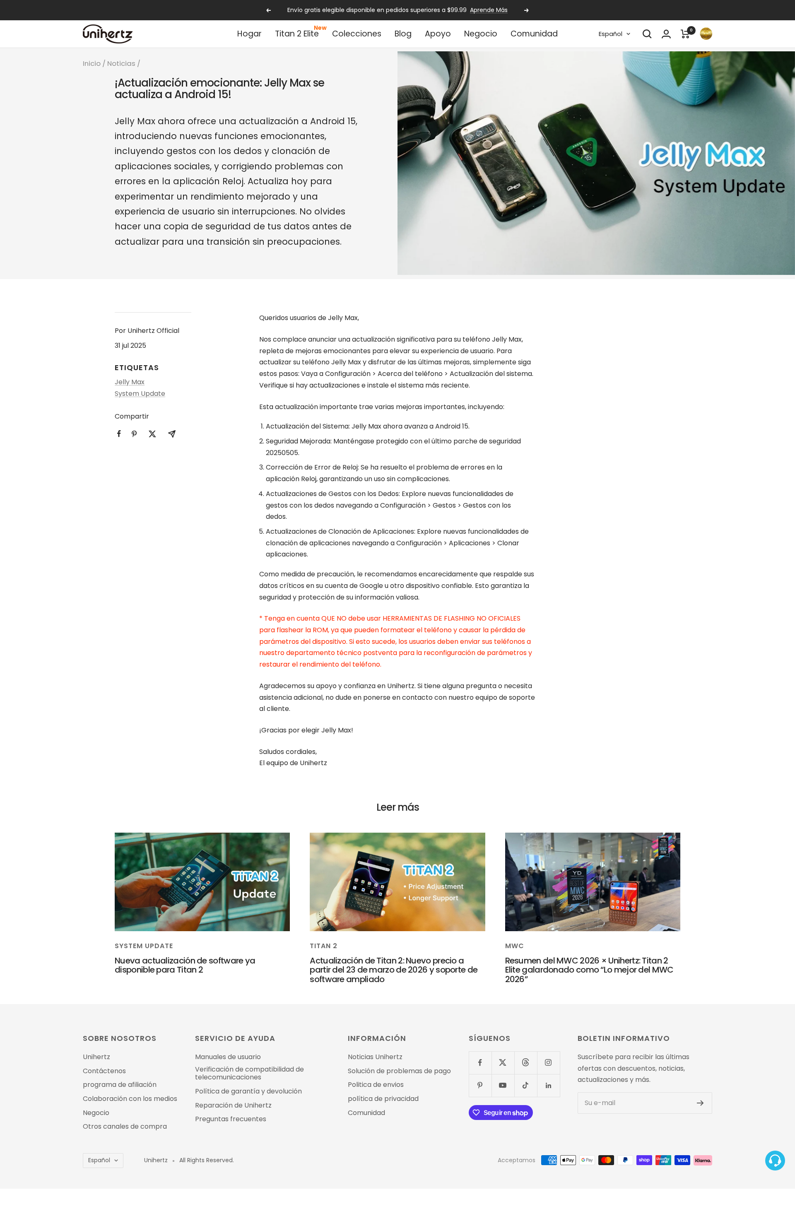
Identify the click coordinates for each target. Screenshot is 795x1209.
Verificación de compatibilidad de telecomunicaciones (249, 1073)
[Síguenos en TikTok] (525, 1085)
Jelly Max (130, 382)
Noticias (121, 63)
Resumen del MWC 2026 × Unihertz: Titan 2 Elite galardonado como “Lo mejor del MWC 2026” (589, 970)
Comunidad (534, 33)
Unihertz (96, 1057)
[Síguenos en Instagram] (548, 1062)
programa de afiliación (120, 1085)
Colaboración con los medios (130, 1099)
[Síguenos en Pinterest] (480, 1085)
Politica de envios (376, 1085)
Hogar (249, 33)
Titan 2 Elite (297, 33)
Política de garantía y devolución (248, 1091)
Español (610, 33)
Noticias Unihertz (375, 1057)
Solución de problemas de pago (399, 1071)
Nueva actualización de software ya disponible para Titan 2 (185, 965)
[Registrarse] (700, 1103)
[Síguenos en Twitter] (502, 1062)
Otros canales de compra (125, 1126)
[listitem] (119, 433)
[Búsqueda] (647, 34)
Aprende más (489, 10)
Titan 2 (323, 946)
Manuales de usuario (228, 1057)
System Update (140, 393)
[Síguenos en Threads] (525, 1062)
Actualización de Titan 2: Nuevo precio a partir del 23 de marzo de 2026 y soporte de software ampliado (393, 970)
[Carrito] (685, 34)
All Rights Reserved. (206, 1160)
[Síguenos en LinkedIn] (548, 1085)
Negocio (480, 33)
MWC (514, 946)
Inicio (92, 63)
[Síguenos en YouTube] (502, 1085)
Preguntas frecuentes (230, 1119)
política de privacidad (383, 1099)
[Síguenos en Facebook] (480, 1062)
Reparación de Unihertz (233, 1105)
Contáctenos (104, 1071)
